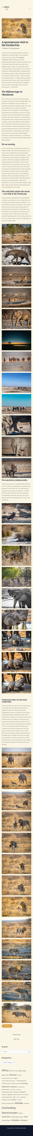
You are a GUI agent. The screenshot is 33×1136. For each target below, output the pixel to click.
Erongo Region (21, 1086)
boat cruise (22, 1071)
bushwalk (19, 1075)
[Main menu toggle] (29, 8)
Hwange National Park (7, 1092)
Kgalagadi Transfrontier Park (14, 1094)
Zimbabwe (15, 1120)
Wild (26, 1117)
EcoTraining (24, 1083)
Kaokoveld (22, 1092)
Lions (14, 1097)
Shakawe (20, 1113)
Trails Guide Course (17, 1117)
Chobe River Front (6, 1083)
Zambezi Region (6, 1120)
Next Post (16, 1039)
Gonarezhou (12, 1089)
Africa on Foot (13, 1071)
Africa (5, 1070)
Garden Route (5, 1089)
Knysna (26, 1094)
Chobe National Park (21, 1080)
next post (7, 1026)
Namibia (5, 48)
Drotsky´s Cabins (15, 1083)
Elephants (5, 1087)
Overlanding (8, 1107)
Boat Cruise (5, 1075)
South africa (6, 1117)
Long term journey (6, 1099)
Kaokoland (16, 1092)
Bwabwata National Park (7, 1078)
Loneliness (23, 1097)
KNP (23, 1094)
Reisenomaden (10, 1112)
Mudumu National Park (8, 1103)
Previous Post (16, 1034)
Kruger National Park (7, 1097)
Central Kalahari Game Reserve (8, 1080)
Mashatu (14, 1099)
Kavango (4, 1094)
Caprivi (16, 1078)
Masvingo (19, 1099)
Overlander (26, 1103)
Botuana (13, 1075)
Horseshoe (18, 1089)
